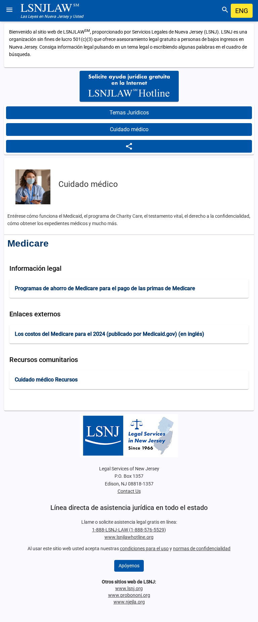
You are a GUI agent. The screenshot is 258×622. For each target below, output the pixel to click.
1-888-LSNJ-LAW (110, 529)
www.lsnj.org (129, 588)
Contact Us (129, 491)
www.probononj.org (129, 595)
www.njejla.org (129, 602)
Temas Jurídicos (129, 112)
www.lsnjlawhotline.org (129, 537)
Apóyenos (129, 565)
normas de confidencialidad (201, 548)
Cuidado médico (129, 129)
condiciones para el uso (144, 548)
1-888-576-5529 (147, 529)
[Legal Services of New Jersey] (129, 435)
